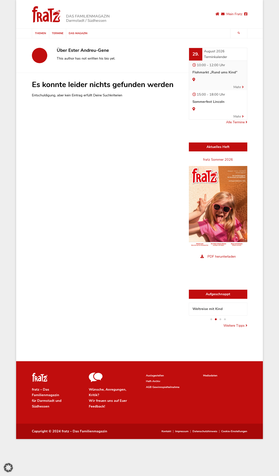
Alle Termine (236, 122)
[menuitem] (40, 33)
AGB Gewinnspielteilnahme (162, 387)
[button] (211, 319)
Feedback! (97, 406)
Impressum (181, 431)
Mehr (237, 87)
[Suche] (238, 33)
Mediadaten (210, 375)
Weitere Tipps (234, 325)
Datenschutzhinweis (204, 431)
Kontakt (166, 431)
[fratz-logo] (46, 14)
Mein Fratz (234, 14)
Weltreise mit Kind (207, 309)
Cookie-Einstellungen (234, 431)
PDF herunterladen (221, 256)
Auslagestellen (155, 375)
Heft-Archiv (153, 381)
